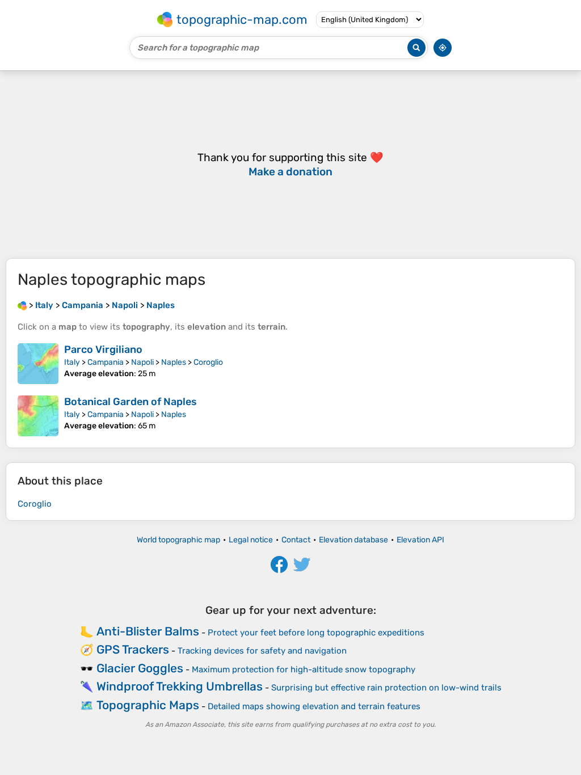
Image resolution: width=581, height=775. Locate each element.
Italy (72, 362)
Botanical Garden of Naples (130, 401)
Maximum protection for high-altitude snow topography (303, 669)
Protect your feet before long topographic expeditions (316, 632)
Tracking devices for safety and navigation (262, 651)
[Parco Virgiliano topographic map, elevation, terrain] (38, 363)
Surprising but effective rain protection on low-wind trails (386, 688)
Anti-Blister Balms (147, 631)
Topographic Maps (147, 705)
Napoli (142, 362)
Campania (105, 362)
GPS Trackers (132, 649)
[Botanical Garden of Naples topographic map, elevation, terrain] (38, 415)
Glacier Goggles (139, 668)
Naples (173, 362)
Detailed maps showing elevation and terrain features (314, 706)
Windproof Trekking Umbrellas (179, 686)
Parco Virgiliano (103, 349)
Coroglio (208, 362)
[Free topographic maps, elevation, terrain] (22, 305)
